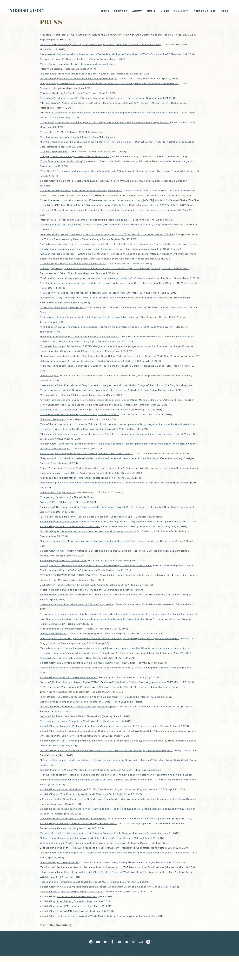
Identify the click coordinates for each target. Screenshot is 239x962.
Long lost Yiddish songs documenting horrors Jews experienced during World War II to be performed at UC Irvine (107, 234)
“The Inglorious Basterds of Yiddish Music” (65, 137)
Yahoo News (52, 331)
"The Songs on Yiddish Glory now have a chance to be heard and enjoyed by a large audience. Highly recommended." (109, 638)
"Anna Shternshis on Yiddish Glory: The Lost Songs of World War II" (79, 414)
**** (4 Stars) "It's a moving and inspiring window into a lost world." (79, 171)
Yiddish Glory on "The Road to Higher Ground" (67, 794)
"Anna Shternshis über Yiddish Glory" (61, 161)
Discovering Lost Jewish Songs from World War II (69, 721)
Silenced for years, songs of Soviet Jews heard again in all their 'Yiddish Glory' (86, 453)
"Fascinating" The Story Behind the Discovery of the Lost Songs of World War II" (87, 507)
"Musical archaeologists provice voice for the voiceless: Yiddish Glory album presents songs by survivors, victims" (106, 433)
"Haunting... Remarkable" (55, 34)
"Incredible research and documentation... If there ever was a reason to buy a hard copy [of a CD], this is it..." (104, 200)
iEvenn (193, 760)
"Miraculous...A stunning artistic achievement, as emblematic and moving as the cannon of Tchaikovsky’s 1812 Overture (109, 112)
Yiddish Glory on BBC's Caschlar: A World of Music (70, 526)
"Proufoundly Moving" (52, 93)
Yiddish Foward (60, 589)
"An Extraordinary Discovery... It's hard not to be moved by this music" (81, 190)
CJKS (167, 594)
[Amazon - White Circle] (148, 942)
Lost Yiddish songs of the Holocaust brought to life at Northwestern (79, 847)
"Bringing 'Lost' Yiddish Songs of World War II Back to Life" (74, 156)
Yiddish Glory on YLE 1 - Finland (58, 740)
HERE (74, 472)
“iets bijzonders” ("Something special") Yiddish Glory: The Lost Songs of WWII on (88, 565)
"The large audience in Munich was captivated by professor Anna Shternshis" (85, 541)
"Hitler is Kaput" (49, 375)
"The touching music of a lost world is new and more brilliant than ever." (82, 482)
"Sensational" (47, 98)
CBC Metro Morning (90, 132)
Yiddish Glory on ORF (52, 550)
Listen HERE (90, 34)
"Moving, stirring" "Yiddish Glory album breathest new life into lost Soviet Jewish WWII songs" (94, 102)
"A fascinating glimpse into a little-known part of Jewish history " (77, 838)
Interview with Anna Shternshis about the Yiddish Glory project (76, 604)
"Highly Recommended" (53, 633)
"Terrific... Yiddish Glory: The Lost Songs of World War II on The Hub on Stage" (86, 141)
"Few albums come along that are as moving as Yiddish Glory (76, 244)
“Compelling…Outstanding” (55, 497)
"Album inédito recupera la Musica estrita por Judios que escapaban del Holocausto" (89, 760)
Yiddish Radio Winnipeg (54, 594)
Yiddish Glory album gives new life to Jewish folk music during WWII (80, 662)
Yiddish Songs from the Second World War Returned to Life (74, 808)
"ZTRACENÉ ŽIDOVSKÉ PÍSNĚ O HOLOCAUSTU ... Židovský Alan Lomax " (83, 575)
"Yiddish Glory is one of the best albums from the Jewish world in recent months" (87, 531)
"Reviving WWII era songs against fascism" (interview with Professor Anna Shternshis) (89, 292)
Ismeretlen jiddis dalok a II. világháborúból (65, 667)
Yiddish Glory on (50, 726)
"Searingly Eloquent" (52, 59)
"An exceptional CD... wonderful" (59, 409)
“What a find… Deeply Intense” (57, 492)
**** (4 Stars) (47, 122)
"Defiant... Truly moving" (54, 151)
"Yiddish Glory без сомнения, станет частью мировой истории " (78, 706)
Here (93, 360)
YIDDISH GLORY (27, 10)
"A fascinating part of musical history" (61, 628)
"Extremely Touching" (52, 346)
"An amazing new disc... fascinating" (61, 224)
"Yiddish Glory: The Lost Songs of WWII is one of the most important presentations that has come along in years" (106, 852)
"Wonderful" (47, 502)
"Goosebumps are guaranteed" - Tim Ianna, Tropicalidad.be (75, 477)
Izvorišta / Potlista (70, 726)
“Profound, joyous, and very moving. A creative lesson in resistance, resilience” (86, 278)
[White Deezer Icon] (141, 942)
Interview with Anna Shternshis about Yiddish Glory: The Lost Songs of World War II (89, 872)
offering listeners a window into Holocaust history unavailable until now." (97, 317)
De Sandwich (144, 565)
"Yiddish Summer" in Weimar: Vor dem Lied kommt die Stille (75, 769)
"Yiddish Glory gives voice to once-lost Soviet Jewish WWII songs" (78, 78)
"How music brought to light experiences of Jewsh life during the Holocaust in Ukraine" (91, 365)
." (179, 112)
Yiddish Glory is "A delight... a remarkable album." (69, 677)
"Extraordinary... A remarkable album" (62, 657)
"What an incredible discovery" (57, 253)
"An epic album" (49, 395)
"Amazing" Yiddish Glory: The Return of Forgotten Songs (73, 818)
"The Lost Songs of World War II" (59, 862)
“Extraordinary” (49, 132)
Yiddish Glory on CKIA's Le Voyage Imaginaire (67, 886)
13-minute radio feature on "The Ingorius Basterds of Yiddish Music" (79, 336)
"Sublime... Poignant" (52, 419)
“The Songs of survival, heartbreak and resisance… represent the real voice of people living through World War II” (106, 326)
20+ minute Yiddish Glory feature (59, 799)
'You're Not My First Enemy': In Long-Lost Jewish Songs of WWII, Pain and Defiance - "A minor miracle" (100, 44)
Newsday (104, 73)
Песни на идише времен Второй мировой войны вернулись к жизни (153, 808)
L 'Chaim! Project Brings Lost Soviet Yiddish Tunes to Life (73, 263)
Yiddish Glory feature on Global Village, (63, 789)
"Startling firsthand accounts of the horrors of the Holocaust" (75, 283)
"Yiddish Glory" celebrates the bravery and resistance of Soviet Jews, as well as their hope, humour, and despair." (106, 750)
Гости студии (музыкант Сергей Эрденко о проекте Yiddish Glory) (79, 696)
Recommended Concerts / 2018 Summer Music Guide (71, 891)
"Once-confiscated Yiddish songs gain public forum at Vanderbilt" (78, 833)
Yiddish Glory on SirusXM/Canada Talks (63, 560)
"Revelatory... (47, 317)
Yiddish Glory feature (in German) (60, 730)
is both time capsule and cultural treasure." (103, 390)
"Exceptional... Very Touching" (57, 297)
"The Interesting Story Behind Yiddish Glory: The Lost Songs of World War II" (127, 356)
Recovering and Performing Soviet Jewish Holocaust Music (74, 881)
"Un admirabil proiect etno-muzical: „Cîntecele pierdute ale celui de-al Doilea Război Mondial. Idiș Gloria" (101, 399)
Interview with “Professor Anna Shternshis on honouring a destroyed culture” (85, 219)
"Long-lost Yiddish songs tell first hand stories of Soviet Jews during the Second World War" (94, 54)
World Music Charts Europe (83, 180)
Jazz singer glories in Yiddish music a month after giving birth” (77, 842)
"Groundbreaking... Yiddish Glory (59, 390)
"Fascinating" (47, 867)
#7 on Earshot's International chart (77, 896)
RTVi (42, 687)
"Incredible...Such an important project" (62, 307)
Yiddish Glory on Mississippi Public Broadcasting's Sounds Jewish (78, 823)
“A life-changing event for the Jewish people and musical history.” (78, 63)
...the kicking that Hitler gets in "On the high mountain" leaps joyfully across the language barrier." (113, 122)
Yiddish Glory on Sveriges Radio (59, 521)
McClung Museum (160, 258)
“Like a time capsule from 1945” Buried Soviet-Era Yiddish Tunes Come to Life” (86, 516)
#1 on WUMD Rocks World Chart (76, 911)
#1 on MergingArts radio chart (74, 901)
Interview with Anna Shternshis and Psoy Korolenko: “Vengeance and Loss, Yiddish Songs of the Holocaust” (103, 385)
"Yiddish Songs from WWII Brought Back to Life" (68, 73)
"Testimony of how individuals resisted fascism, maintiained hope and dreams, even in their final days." (100, 458)
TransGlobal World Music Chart (93, 915)
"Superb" (45, 468)
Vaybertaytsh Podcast (52, 584)
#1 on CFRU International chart (75, 906)
